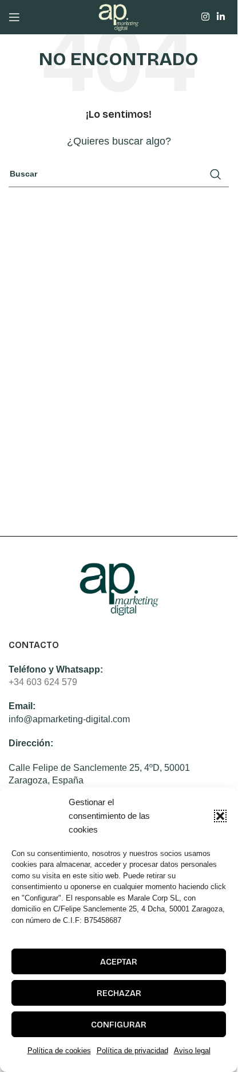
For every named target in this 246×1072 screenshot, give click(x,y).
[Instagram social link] (205, 17)
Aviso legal (192, 1050)
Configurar (118, 1024)
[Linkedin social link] (221, 17)
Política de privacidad (132, 1050)
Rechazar (119, 993)
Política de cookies (59, 1050)
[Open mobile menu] (14, 17)
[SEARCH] (216, 174)
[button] (220, 816)
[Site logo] (119, 16)
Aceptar (118, 962)
